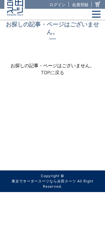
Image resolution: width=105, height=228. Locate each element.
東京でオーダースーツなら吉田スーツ (44, 181)
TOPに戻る (52, 72)
